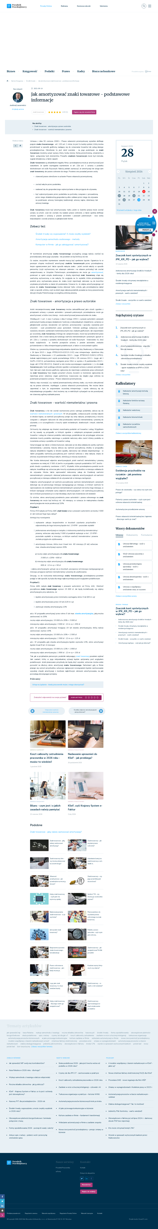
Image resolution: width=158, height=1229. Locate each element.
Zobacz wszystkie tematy (41, 1046)
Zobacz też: (38, 226)
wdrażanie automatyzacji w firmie (105, 1038)
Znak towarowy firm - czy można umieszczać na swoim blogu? (57, 861)
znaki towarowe (38, 112)
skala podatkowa (29, 1035)
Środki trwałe (122, 604)
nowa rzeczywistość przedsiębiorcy (135, 1038)
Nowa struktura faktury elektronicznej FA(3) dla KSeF (130, 1073)
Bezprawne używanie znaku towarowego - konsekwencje (57, 950)
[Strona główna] (7, 81)
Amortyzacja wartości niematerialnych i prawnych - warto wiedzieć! (132, 633)
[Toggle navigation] (149, 6)
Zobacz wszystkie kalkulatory (128, 433)
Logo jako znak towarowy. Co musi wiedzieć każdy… (56, 986)
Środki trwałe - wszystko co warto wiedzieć (133, 300)
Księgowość (30, 71)
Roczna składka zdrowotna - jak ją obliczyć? (26, 1084)
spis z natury (44, 1035)
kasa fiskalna (28, 1032)
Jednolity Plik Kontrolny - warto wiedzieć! (125, 1111)
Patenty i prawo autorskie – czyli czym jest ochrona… (95, 932)
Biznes (11, 71)
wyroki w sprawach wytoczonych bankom (114, 1044)
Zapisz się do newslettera (84, 112)
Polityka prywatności (13, 1213)
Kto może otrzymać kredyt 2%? (121, 1128)
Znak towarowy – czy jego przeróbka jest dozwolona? (95, 879)
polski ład (137, 1044)
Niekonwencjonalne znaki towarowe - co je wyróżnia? (57, 914)
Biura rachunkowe (103, 71)
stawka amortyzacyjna (84, 613)
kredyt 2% (90, 1044)
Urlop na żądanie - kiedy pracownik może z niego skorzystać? (58, 684)
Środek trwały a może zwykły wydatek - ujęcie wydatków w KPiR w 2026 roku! (136, 367)
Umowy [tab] (119, 535)
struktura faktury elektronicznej (64, 1041)
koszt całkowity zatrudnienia (82, 1035)
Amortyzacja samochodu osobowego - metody (58, 239)
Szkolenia (104, 6)
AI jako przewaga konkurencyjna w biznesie (76, 1108)
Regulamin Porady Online (68, 1213)
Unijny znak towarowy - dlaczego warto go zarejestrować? (57, 1003)
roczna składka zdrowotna (72, 1032)
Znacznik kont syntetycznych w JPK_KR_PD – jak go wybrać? (133, 329)
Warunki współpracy (48, 1213)
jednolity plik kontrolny (52, 1044)
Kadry (81, 71)
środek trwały (102, 1032)
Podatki (49, 71)
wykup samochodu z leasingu (47, 1032)
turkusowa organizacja (137, 1035)
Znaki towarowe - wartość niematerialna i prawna (52, 129)
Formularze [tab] (146, 535)
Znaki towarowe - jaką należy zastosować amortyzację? (56, 831)
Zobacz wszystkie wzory (126, 596)
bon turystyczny (23, 1046)
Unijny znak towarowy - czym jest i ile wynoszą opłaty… (57, 896)
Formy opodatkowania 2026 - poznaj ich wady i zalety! (31, 1128)
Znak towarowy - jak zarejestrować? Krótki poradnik (95, 950)
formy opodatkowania (120, 1032)
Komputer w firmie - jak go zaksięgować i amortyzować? (62, 244)
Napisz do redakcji (88, 1192)
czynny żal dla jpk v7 (60, 1035)
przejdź (145, 230)
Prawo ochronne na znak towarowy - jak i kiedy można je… (57, 968)
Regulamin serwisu (31, 1213)
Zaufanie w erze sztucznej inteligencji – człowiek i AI (80, 1087)
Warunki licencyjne (87, 1213)
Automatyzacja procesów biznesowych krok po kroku (80, 1101)
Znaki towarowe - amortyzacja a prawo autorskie (52, 126)
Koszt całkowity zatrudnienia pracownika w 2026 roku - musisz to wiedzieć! (46, 757)
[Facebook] (2, 1196)
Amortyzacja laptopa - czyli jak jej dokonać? (134, 643)
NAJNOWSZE (120, 251)
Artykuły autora (18, 109)
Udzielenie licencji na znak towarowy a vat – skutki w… (95, 861)
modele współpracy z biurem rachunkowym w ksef (28, 1041)
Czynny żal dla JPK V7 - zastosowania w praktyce (79, 1073)
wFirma (58, 1172)
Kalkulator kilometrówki (133, 417)
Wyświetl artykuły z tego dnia (129, 210)
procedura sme (85, 1041)
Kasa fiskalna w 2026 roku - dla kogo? (24, 1070)
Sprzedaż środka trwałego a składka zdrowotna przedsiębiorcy (135, 357)
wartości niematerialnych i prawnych (46, 414)
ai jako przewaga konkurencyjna (54, 1038)
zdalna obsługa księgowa (30, 1044)
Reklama (64, 6)
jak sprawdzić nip (13, 1032)
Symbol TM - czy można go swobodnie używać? (95, 896)
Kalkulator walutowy (131, 410)
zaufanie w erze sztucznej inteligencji (111, 1035)
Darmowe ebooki (84, 6)
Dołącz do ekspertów (87, 1173)
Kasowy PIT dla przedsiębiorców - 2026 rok (27, 1101)
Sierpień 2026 (134, 171)
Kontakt (82, 1168)
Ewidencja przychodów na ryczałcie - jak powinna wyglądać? (130, 474)
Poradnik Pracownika (63, 1168)
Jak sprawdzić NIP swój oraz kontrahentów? (27, 1063)
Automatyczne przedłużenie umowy (130, 509)
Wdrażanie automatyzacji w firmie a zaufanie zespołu (80, 1122)
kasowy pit (90, 1032)
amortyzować (97, 272)
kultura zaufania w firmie (79, 1038)
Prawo (66, 71)
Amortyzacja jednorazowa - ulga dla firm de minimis (135, 348)
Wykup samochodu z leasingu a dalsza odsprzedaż (29, 1077)
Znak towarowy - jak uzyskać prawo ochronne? (94, 843)
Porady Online (46, 6)
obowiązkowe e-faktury (74, 1044)
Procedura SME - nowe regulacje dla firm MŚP (127, 1080)
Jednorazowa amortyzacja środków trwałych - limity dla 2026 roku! (135, 338)
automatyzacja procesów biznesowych (23, 1038)
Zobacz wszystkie (123, 304)
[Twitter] (2, 1201)
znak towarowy (82, 656)
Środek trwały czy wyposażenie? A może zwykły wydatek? (63, 234)
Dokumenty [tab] (132, 535)
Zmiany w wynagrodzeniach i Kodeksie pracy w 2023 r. (130, 1087)
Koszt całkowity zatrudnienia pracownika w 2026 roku (80, 1080)
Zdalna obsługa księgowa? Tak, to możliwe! (126, 1104)
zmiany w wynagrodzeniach (105, 1041)
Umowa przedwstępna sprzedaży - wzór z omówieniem (132, 567)
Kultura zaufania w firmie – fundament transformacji (79, 1115)
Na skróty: (37, 123)
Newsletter (86, 1185)
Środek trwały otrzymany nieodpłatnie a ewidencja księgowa (133, 627)
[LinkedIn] (2, 1206)
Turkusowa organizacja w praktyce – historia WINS (79, 1094)
